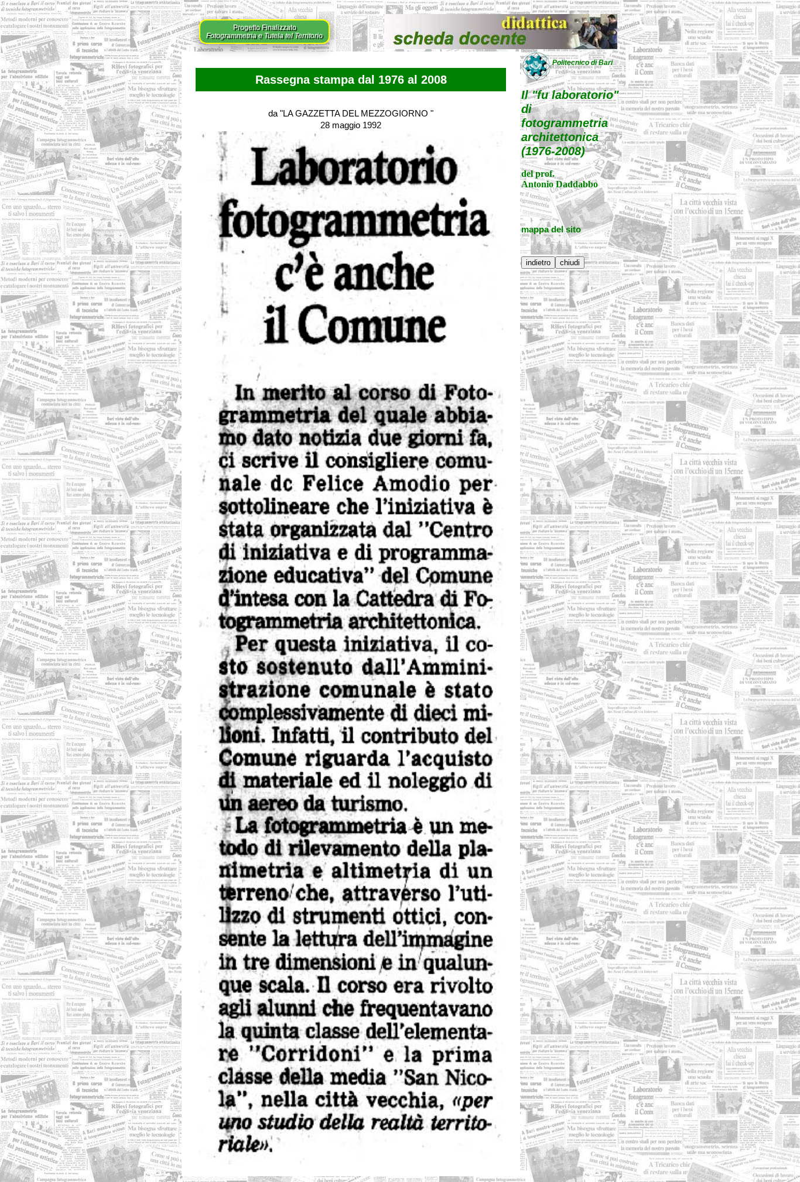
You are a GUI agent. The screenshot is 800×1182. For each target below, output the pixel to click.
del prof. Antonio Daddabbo (559, 179)
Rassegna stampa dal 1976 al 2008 (351, 79)
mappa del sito (551, 229)
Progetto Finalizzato (264, 31)
